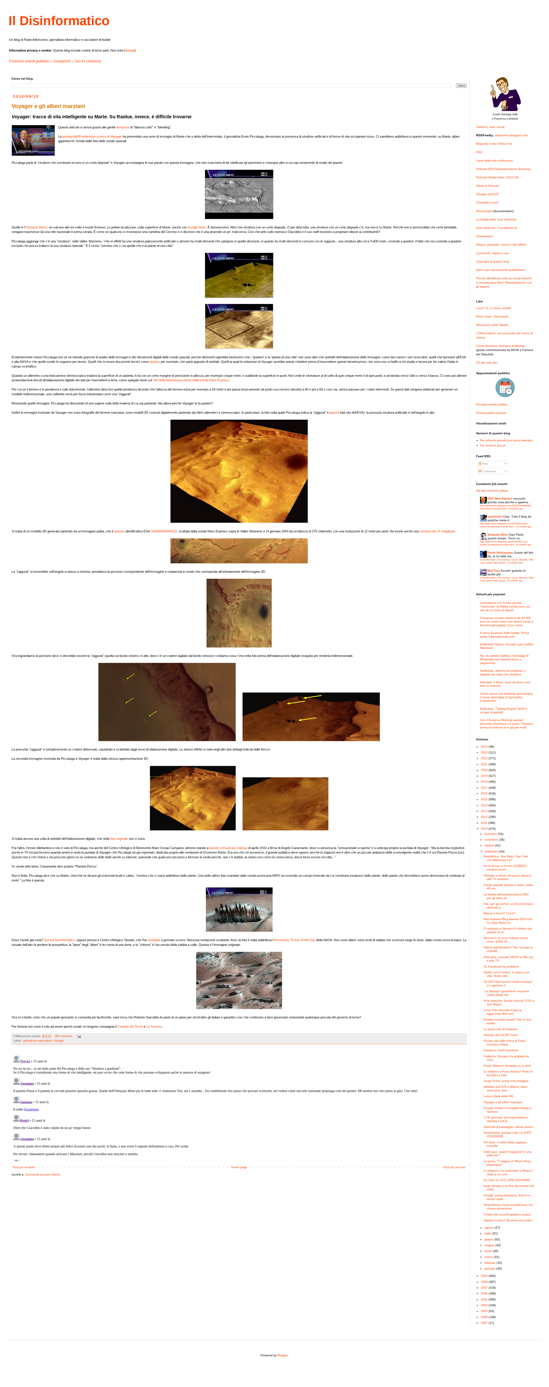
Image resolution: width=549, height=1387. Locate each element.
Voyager (59, 1040)
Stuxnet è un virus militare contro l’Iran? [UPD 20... (506, 939)
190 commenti (63, 1036)
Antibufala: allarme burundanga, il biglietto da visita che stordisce (503, 672)
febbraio (490, 1262)
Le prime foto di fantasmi (500, 1029)
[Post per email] (79, 1036)
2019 (485, 776)
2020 (485, 770)
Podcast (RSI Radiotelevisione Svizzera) (503, 169)
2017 (485, 787)
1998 (485, 1317)
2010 (485, 828)
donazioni (122, 127)
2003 (485, 1311)
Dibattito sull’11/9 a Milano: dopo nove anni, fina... (506, 1088)
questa (334, 412)
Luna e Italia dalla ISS (498, 1096)
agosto (489, 1227)
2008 (485, 1282)
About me (505, 143)
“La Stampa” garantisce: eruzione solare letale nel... (506, 993)
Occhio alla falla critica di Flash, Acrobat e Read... (505, 1042)
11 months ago (515, 562)
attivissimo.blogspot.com (511, 135)
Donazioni (62, 61)
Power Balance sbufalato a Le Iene (507, 1065)
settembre (491, 851)
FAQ (479, 152)
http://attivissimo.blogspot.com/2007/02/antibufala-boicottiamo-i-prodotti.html (506, 507)
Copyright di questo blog (492, 261)
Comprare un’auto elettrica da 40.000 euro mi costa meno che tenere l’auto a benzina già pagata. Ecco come (506, 621)
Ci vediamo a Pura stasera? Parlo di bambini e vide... (508, 1073)
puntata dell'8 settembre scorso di (92, 136)
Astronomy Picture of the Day (294, 940)
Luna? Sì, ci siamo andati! (493, 308)
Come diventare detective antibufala (500, 346)
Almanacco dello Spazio (492, 325)
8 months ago (516, 508)
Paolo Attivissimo (500, 552)
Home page (239, 1167)
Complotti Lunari (487, 202)
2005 (485, 1299)
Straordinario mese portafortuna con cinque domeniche (508, 1206)
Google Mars (197, 227)
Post (484, 463)
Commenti (488, 471)
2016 (485, 793)
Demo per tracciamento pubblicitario (500, 270)
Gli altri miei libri (487, 362)
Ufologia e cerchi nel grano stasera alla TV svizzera (507, 877)
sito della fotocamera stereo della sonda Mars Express (191, 380)
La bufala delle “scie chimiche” (496, 219)
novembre (491, 839)
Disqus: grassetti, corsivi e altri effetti (501, 244)
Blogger (283, 1355)
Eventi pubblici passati (491, 413)
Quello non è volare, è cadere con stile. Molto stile (507, 974)
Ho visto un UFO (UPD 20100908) (507, 1180)
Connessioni (484, 236)
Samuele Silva (497, 534)
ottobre (489, 845)
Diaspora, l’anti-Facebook (501, 1050)
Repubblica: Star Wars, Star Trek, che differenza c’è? (506, 858)
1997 (485, 1323)
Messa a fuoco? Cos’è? (500, 913)
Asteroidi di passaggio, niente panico (508, 1127)
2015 (485, 799)
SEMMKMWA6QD (164, 531)
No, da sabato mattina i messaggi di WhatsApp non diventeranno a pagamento (504, 659)
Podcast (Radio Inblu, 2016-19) (497, 177)
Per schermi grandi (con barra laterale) (506, 440)
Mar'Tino (493, 570)
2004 (485, 1305)
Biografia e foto (486, 143)
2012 (485, 817)
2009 (485, 1276)
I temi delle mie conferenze (494, 160)
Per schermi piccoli (492, 445)
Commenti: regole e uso (492, 253)
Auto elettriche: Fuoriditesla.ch (496, 227)
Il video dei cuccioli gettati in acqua (507, 1214)
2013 (485, 811)
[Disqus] (239, 1107)
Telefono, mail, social (490, 127)
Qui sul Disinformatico (59, 940)
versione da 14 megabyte (437, 531)
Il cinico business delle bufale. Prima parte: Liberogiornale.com (504, 634)
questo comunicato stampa (228, 848)
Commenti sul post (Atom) (42, 1174)
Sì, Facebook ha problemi (501, 966)
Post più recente (24, 1167)
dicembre (491, 834)
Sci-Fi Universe (88, 61)
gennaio (490, 1268)
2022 (485, 758)
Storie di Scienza (487, 185)
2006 (485, 1293)
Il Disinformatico (59, 21)
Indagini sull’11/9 (487, 194)
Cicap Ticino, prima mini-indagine (506, 1081)
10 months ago (523, 526)
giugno (489, 1239)
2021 (485, 764)
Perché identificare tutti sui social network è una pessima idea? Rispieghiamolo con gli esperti (504, 282)
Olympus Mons (36, 227)
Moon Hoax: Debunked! (492, 316)
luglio (488, 1233)
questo (154, 361)
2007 (485, 1287)
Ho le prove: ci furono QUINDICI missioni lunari (505, 867)
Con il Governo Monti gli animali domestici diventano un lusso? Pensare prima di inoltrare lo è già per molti (506, 723)
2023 (485, 752)
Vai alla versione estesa (492, 490)
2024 (485, 746)
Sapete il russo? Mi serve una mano (508, 1220)
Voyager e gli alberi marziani (503, 1102)
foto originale (119, 838)
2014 (485, 805)
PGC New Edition (499, 498)
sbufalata (154, 940)
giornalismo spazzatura (37, 1040)
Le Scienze (154, 1026)
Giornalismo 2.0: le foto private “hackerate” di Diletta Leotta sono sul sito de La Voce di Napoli (505, 606)
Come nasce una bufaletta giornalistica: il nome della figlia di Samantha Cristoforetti (507, 697)
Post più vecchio (454, 1167)
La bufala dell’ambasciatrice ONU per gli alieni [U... (506, 896)
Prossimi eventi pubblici (29, 61)
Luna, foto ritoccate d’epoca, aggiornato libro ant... (503, 1011)
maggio (489, 1245)
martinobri (494, 516)
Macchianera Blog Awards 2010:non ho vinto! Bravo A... (508, 920)
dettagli (130, 50)
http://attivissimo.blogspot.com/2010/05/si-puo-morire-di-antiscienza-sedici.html (504, 525)
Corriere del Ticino (130, 1026)
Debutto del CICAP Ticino (501, 1035)
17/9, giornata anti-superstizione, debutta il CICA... (506, 1119)
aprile (488, 1251)
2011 (484, 823)
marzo (489, 1257)
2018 (485, 781)
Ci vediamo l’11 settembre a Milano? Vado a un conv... (508, 1172)
